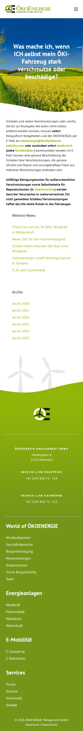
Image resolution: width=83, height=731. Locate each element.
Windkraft (13, 605)
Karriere (12, 691)
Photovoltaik (15, 612)
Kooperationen (16, 565)
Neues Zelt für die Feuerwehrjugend (38, 239)
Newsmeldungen (18, 558)
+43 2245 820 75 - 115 (41, 502)
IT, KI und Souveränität (28, 270)
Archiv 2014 (20, 331)
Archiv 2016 (20, 317)
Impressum (32, 725)
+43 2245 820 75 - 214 (41, 478)
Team (10, 579)
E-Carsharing (15, 651)
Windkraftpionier (18, 537)
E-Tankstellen (15, 658)
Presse (11, 684)
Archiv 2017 (20, 310)
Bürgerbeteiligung (19, 551)
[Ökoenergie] (28, 9)
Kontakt (11, 705)
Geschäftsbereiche (19, 544)
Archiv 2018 (20, 303)
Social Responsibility (21, 572)
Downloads (14, 698)
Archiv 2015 (20, 324)
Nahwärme (14, 618)
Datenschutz (50, 725)
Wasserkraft (14, 625)
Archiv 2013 (20, 338)
